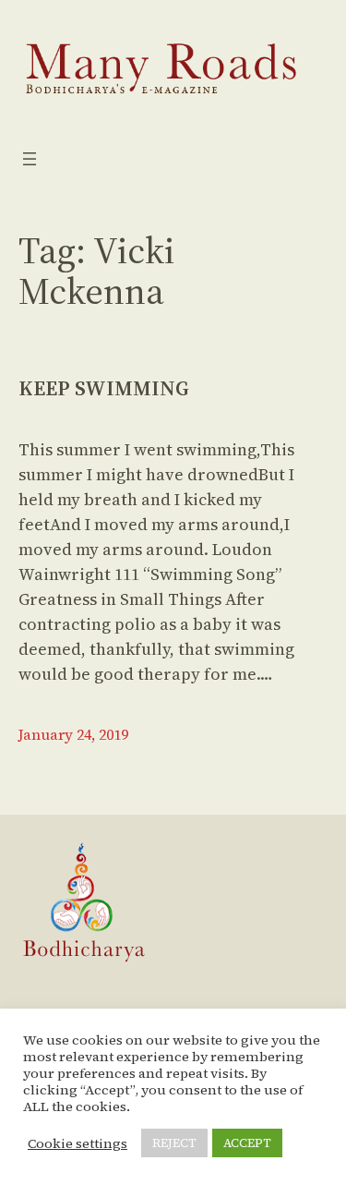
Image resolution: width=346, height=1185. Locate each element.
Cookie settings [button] (77, 1143)
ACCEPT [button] (247, 1143)
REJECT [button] (174, 1143)
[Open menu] (29, 159)
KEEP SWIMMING (103, 388)
